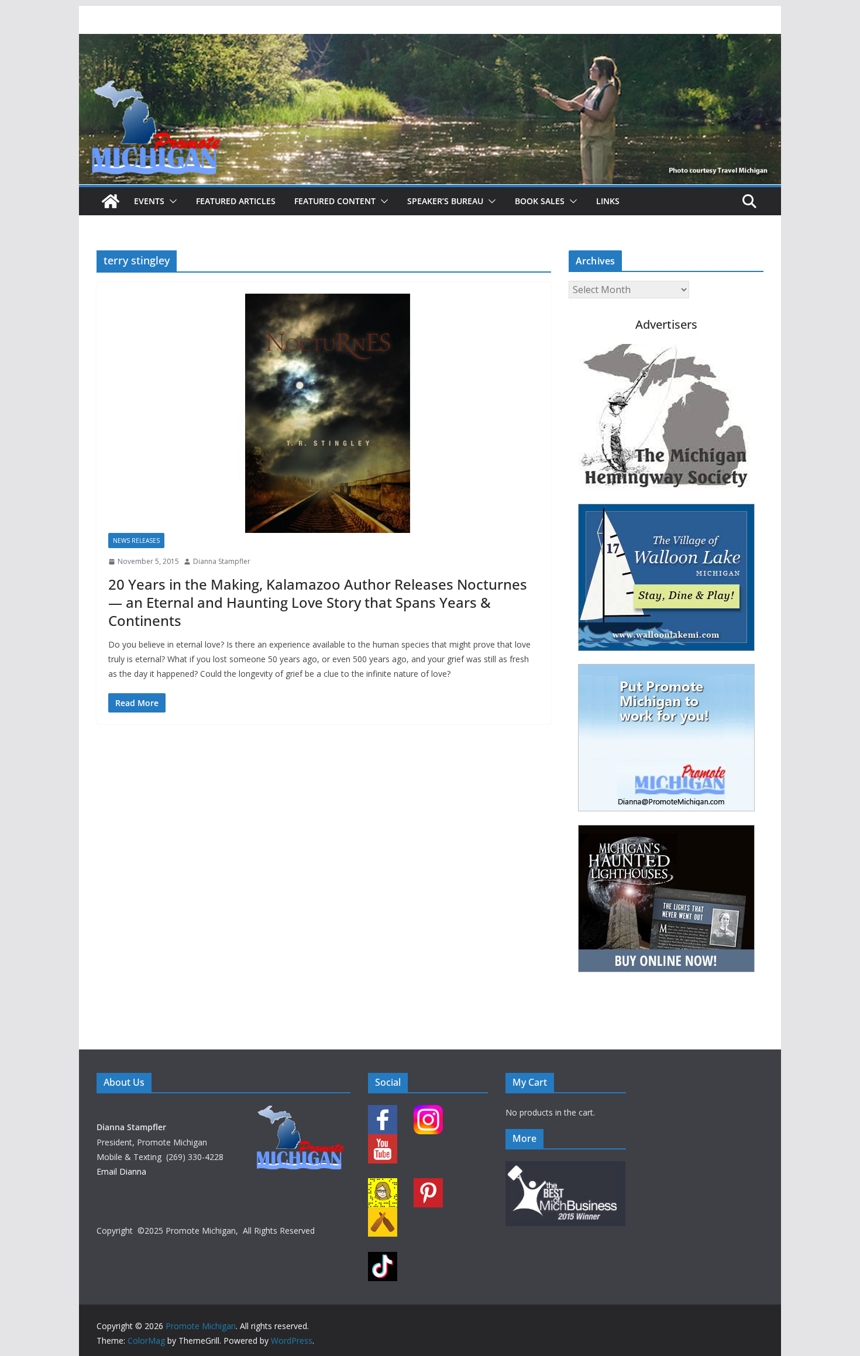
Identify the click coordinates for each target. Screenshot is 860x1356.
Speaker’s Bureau (445, 201)
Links (608, 201)
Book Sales (540, 201)
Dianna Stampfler (221, 561)
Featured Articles (236, 201)
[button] (170, 201)
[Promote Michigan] (430, 42)
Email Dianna (121, 1171)
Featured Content (335, 201)
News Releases (136, 540)
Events (149, 201)
